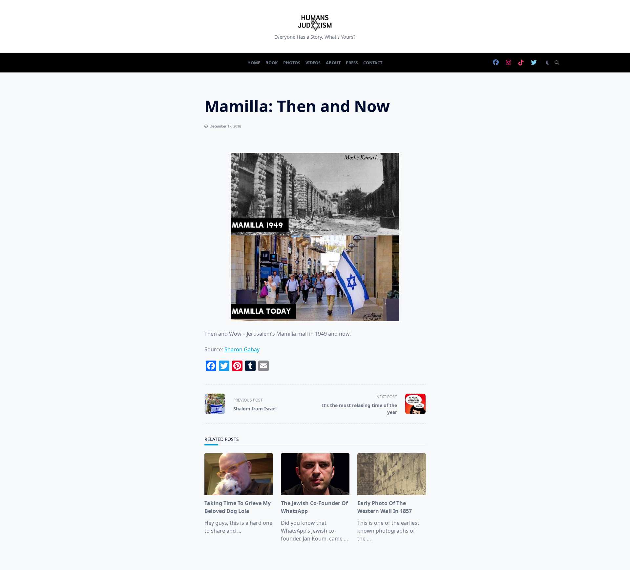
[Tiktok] (521, 63)
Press (352, 63)
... (239, 530)
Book (271, 63)
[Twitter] (534, 63)
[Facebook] (496, 63)
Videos (313, 63)
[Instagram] (508, 63)
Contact (372, 63)
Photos (291, 63)
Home (253, 63)
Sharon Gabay (242, 349)
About (333, 63)
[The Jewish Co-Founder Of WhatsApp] (315, 474)
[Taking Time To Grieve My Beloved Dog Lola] (238, 474)
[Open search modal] (557, 63)
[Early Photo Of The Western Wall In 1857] (391, 474)
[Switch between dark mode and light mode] (548, 63)
